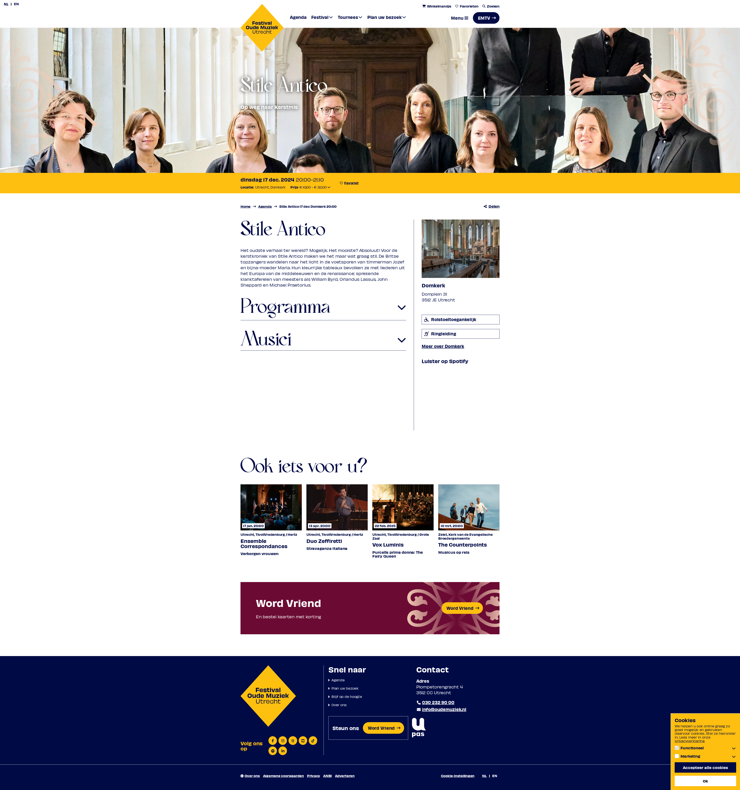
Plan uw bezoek (345, 688)
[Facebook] (272, 740)
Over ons (339, 705)
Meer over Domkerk (443, 346)
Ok (705, 780)
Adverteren (345, 775)
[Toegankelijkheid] (419, 728)
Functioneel (692, 748)
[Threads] (292, 740)
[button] (459, 18)
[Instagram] (282, 740)
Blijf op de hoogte (346, 696)
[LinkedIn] (282, 750)
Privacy (313, 775)
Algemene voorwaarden (283, 775)
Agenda (338, 680)
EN (16, 4)
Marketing (690, 756)
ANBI (327, 775)
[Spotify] (272, 750)
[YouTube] (303, 740)
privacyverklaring (690, 741)
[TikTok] (313, 740)
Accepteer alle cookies (705, 767)
